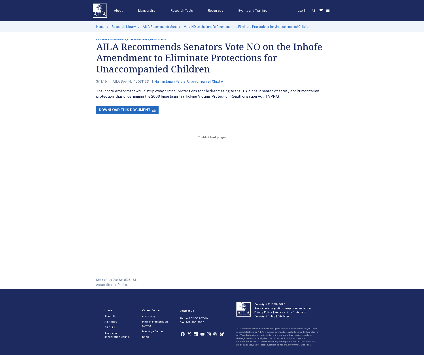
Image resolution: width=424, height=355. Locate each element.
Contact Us (187, 310)
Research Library (124, 26)
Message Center (152, 331)
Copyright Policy (265, 316)
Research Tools (181, 10)
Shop (145, 336)
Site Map (283, 316)
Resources (215, 10)
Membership (146, 10)
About (118, 10)
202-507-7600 (198, 318)
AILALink (110, 327)
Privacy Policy (263, 312)
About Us (110, 316)
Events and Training (252, 10)
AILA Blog (110, 321)
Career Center (151, 310)
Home (100, 26)
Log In (302, 10)
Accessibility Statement (290, 312)
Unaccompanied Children (206, 81)
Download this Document (125, 110)
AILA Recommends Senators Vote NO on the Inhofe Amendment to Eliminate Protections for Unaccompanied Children (226, 26)
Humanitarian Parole (170, 81)
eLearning (148, 316)
